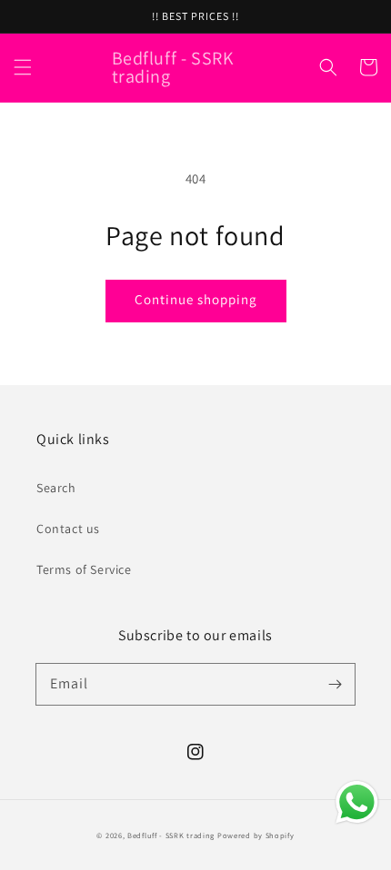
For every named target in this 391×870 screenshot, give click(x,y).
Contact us (68, 528)
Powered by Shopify (256, 835)
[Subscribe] (335, 684)
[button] (23, 67)
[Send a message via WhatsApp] (357, 802)
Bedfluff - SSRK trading (171, 835)
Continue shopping (196, 299)
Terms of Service (84, 569)
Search (56, 487)
